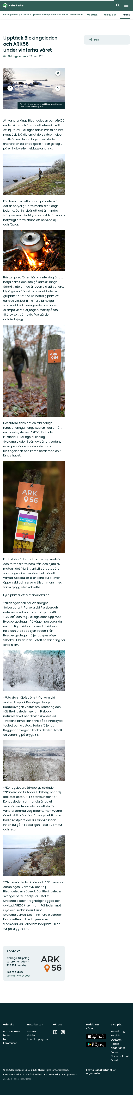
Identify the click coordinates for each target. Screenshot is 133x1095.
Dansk (115, 1060)
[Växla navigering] (126, 5)
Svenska (116, 1031)
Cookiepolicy (53, 1074)
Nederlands (118, 1048)
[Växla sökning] (118, 5)
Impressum (70, 1074)
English (115, 1035)
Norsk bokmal (119, 1056)
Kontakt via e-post (18, 975)
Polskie (115, 1044)
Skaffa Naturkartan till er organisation (101, 1071)
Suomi (114, 1052)
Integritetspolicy (12, 1074)
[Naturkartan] (13, 5)
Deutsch (116, 1040)
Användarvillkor (34, 1074)
